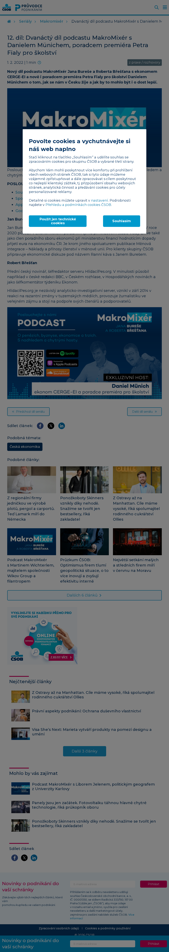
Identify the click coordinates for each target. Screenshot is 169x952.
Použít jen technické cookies (58, 221)
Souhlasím (121, 221)
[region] (84, 181)
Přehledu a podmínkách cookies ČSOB (78, 205)
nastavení (99, 200)
